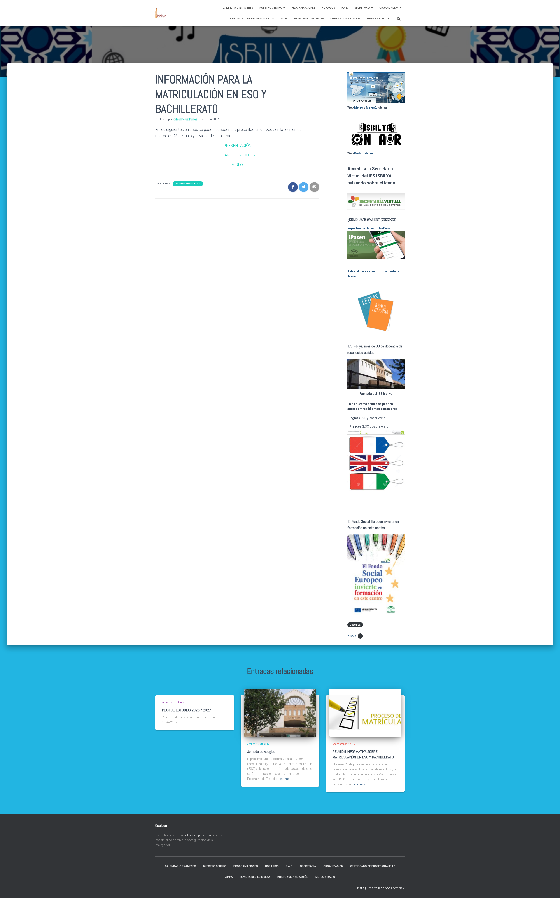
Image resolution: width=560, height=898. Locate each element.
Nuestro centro (271, 7)
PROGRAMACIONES (303, 7)
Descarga (355, 624)
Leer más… (286, 778)
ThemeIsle (397, 888)
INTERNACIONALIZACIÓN (345, 18)
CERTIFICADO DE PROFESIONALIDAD (252, 18)
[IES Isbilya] (161, 13)
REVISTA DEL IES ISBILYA (309, 18)
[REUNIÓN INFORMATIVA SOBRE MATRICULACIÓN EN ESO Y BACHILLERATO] (365, 712)
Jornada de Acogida (261, 751)
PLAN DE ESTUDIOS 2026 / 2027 (186, 709)
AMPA (284, 18)
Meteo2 (371, 107)
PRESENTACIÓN (237, 145)
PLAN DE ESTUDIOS (237, 155)
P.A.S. (344, 7)
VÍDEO (237, 164)
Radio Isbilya (363, 153)
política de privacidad (198, 835)
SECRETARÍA (362, 7)
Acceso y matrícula (188, 183)
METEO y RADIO (377, 18)
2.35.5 (351, 636)
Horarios (328, 7)
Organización (389, 7)
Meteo (358, 107)
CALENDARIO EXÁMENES (238, 7)
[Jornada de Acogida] (280, 712)
